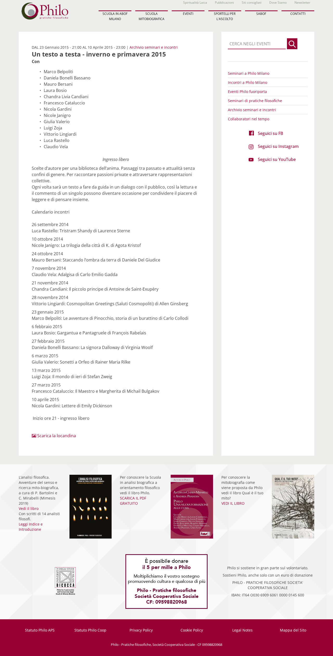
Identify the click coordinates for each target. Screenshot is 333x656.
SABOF (261, 13)
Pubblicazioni (224, 2)
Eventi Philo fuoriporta (247, 91)
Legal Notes (242, 630)
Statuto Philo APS (40, 630)
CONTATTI (297, 13)
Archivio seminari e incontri (154, 47)
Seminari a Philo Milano (248, 73)
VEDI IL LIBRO (233, 503)
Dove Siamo (278, 2)
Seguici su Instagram (278, 146)
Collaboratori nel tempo (248, 118)
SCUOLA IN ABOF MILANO (115, 16)
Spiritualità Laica (195, 2)
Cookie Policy (192, 630)
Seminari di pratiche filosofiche (255, 100)
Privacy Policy (141, 630)
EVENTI (188, 13)
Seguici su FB (270, 133)
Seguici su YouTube (277, 159)
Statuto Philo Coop (90, 630)
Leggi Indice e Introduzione (31, 527)
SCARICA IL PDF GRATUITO (133, 501)
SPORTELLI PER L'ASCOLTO (224, 16)
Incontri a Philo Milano (247, 82)
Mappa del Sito (293, 630)
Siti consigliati (251, 2)
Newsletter (302, 2)
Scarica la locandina (56, 436)
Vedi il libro (29, 508)
